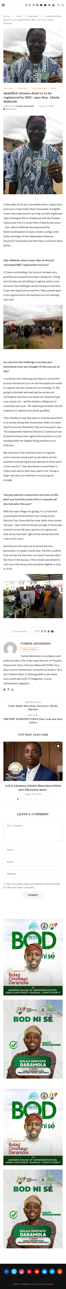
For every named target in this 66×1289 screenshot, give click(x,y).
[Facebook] (26, 5)
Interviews (33, 16)
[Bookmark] (62, 5)
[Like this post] (38, 631)
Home (6, 16)
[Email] (45, 5)
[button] (6, 771)
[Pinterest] (37, 5)
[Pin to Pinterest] (49, 631)
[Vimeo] (49, 5)
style (18, 16)
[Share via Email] (52, 631)
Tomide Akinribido (24, 106)
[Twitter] (29, 5)
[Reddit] (53, 5)
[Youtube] (41, 5)
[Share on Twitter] (45, 631)
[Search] (58, 5)
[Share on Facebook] (42, 631)
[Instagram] (33, 5)
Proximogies (48, 1284)
